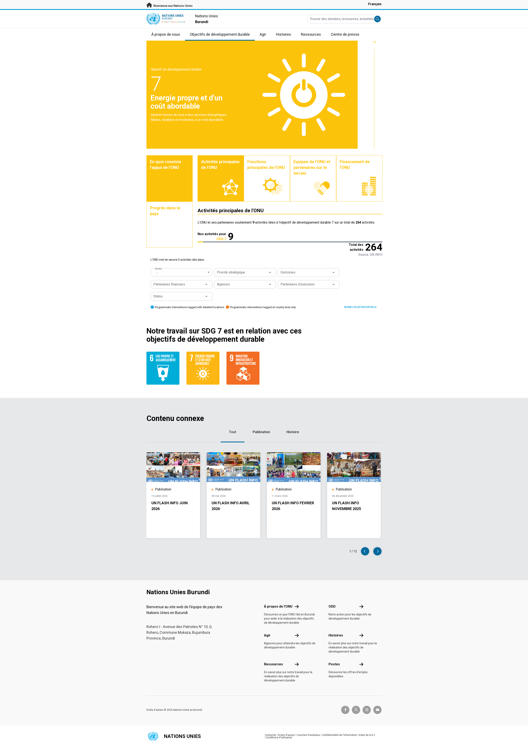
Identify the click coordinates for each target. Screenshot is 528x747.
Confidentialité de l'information (339, 735)
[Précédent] (365, 551)
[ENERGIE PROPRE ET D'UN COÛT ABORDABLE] (204, 368)
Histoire (292, 432)
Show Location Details (360, 307)
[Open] (270, 272)
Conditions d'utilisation (279, 737)
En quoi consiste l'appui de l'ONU (165, 164)
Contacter (270, 735)
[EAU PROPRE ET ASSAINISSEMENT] (164, 368)
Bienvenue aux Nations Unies (173, 5)
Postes (334, 664)
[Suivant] (377, 551)
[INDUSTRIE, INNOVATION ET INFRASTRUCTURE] (244, 368)
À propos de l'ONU (278, 606)
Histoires (336, 635)
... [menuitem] (157, 272)
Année (158, 268)
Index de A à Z (367, 735)
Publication (261, 432)
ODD (332, 606)
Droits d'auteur (286, 735)
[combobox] (182, 272)
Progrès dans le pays (165, 210)
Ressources (273, 664)
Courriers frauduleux (308, 735)
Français (375, 4)
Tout (232, 432)
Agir (267, 635)
